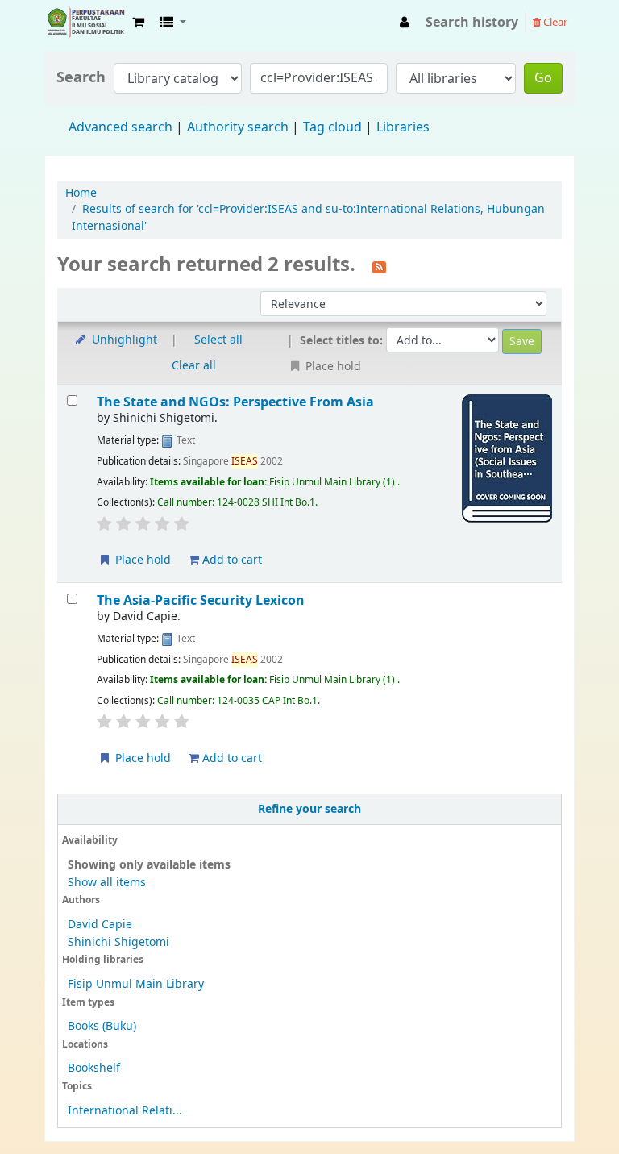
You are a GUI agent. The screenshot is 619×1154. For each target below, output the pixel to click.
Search (81, 78)
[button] (138, 22)
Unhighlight (123, 339)
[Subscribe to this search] (379, 266)
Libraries (403, 127)
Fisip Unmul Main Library (85, 22)
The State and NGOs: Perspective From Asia (235, 402)
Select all (218, 339)
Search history (472, 22)
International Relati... (125, 1110)
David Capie (100, 924)
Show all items (107, 882)
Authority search (238, 127)
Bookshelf (94, 1068)
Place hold (141, 560)
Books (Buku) (102, 1026)
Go (543, 78)
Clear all (194, 365)
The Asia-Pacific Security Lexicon (201, 600)
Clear (554, 22)
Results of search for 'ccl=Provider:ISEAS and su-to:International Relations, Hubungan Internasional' (308, 217)
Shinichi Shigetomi (118, 942)
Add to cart (230, 560)
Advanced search (120, 127)
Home (81, 193)
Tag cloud (332, 127)
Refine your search (309, 809)
